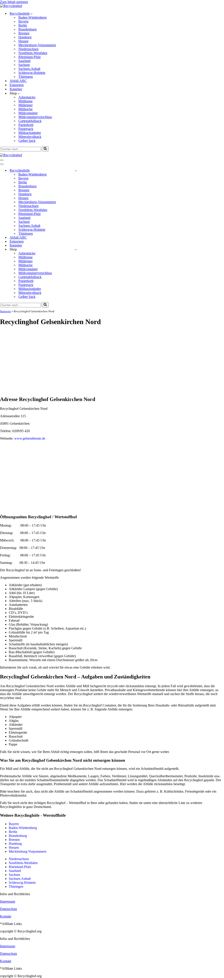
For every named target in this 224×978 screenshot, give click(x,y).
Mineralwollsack (29, 136)
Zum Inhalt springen (14, 2)
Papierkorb (25, 125)
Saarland (24, 61)
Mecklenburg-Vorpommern (37, 45)
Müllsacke (25, 109)
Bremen (23, 33)
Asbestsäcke (26, 97)
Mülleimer (25, 105)
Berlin (22, 25)
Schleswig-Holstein (31, 73)
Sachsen (24, 65)
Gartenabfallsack (30, 121)
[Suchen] (45, 148)
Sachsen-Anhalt (29, 69)
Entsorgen (17, 85)
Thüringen (25, 76)
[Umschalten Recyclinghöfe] (76, 170)
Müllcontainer (28, 113)
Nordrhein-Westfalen (32, 53)
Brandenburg (27, 29)
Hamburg (25, 37)
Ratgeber (16, 89)
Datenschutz (8, 909)
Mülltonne (25, 101)
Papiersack (25, 129)
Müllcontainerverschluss (35, 117)
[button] (31, 14)
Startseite (5, 311)
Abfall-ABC (18, 81)
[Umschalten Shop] (76, 249)
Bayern (23, 21)
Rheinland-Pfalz (29, 57)
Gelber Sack (26, 140)
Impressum (7, 901)
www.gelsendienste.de (29, 438)
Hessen (23, 41)
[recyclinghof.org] (11, 6)
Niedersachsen (28, 49)
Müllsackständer (29, 133)
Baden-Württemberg (32, 17)
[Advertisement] (112, 361)
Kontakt (5, 916)
